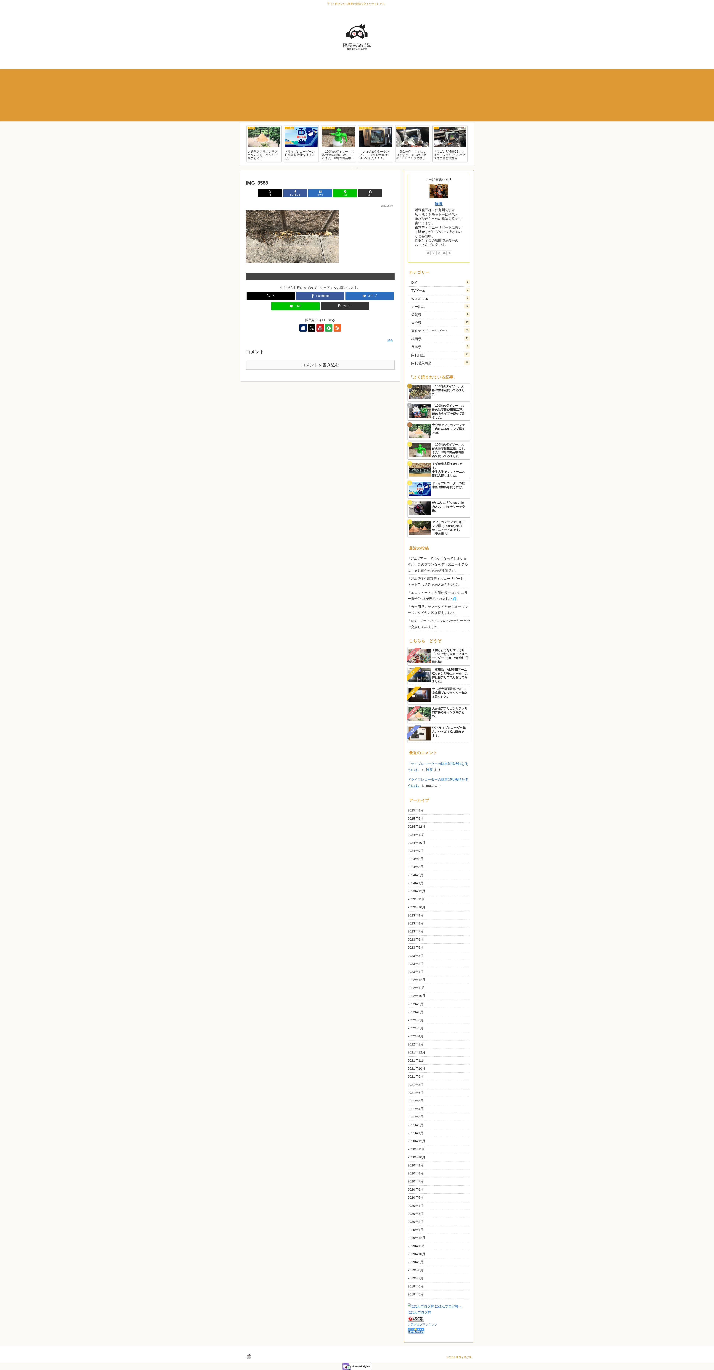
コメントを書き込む (320, 365)
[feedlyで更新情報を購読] (328, 328)
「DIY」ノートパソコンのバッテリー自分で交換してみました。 (439, 624)
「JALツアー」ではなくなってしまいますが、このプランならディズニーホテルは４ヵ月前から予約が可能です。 (438, 564)
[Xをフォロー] (311, 328)
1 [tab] (351, 168)
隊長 (439, 204)
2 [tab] (357, 168)
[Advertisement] (357, 95)
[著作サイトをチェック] (303, 328)
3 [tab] (362, 168)
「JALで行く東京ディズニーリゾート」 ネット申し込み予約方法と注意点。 (437, 581)
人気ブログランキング (422, 1324)
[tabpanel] (264, 143)
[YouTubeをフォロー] (320, 328)
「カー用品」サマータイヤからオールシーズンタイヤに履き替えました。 (438, 610)
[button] (370, 193)
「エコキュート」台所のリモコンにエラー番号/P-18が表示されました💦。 (438, 596)
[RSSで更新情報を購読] (337, 328)
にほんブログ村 (419, 1312)
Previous (243, 144)
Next (471, 144)
